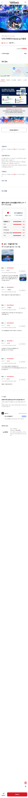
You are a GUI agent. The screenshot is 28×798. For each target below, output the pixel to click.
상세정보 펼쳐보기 (14, 130)
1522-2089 (17, 430)
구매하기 (17, 794)
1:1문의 (25, 80)
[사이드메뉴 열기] (25, 2)
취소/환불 (14, 80)
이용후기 (19, 80)
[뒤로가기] (2, 2)
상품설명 (3, 80)
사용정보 (8, 80)
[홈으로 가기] (14, 3)
